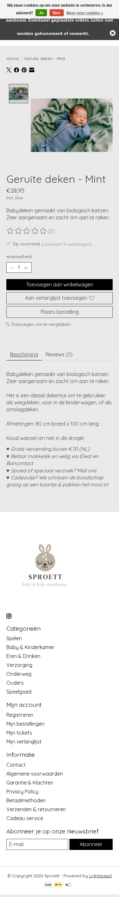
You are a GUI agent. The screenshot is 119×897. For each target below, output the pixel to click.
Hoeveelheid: (19, 256)
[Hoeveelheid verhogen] (26, 268)
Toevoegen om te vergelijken (40, 324)
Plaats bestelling (60, 312)
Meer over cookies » (84, 13)
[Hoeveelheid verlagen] (12, 268)
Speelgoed (18, 691)
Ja (41, 13)
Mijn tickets (19, 732)
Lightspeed (100, 875)
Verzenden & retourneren (36, 809)
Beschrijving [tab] (24, 354)
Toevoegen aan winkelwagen (59, 284)
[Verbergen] (112, 33)
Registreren (19, 715)
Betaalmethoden (26, 800)
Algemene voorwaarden (34, 773)
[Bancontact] (68, 885)
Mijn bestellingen (25, 724)
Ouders (15, 683)
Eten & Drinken (23, 656)
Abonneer (91, 844)
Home (12, 58)
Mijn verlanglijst (24, 741)
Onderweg (18, 674)
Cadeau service (24, 818)
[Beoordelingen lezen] (27, 231)
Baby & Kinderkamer (30, 647)
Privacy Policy (22, 791)
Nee (56, 13)
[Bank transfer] (48, 885)
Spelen (14, 638)
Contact (16, 765)
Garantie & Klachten (29, 782)
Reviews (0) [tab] (59, 354)
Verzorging (19, 665)
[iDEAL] (58, 885)
